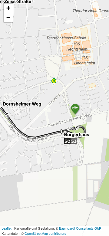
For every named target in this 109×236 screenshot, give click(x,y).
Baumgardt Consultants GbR (80, 228)
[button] (75, 109)
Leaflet (7, 228)
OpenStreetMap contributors (45, 233)
